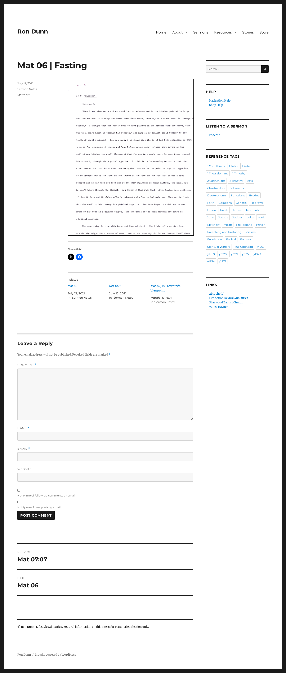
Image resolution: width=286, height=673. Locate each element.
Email (23, 448)
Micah (228, 224)
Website (24, 469)
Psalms (250, 232)
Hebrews (257, 202)
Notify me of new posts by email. (39, 507)
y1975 (222, 261)
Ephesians (238, 195)
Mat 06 (72, 286)
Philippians (244, 224)
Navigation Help (220, 100)
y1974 (211, 261)
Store (264, 32)
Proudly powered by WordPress (55, 654)
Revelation (214, 239)
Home (161, 32)
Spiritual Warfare (218, 246)
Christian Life (216, 188)
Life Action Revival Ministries (228, 298)
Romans (245, 239)
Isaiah (224, 210)
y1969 (211, 254)
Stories (248, 32)
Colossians (236, 188)
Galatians (225, 202)
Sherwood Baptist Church (226, 302)
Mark (261, 217)
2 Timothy (236, 180)
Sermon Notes (27, 89)
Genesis (241, 202)
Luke (250, 217)
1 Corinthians (216, 166)
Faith (210, 202)
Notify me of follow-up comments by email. (46, 495)
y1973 (257, 254)
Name (23, 428)
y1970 (223, 254)
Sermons (200, 32)
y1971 (234, 254)
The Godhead (243, 246)
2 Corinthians (216, 180)
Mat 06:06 (116, 286)
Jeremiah (252, 210)
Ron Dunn (32, 31)
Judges (237, 217)
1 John (233, 166)
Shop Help (216, 105)
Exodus (254, 195)
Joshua (223, 217)
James (236, 210)
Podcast (214, 135)
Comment (26, 365)
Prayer (260, 224)
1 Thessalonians (217, 173)
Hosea (211, 210)
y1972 (245, 254)
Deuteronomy (217, 195)
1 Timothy (238, 173)
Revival (231, 239)
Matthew (23, 95)
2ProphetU (216, 293)
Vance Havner (218, 307)
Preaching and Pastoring (224, 232)
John (210, 217)
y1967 (261, 246)
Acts (250, 180)
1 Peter (246, 166)
